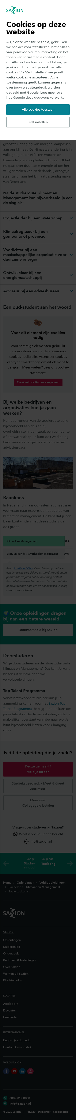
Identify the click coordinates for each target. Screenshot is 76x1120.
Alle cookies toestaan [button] (38, 109)
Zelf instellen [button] (38, 122)
